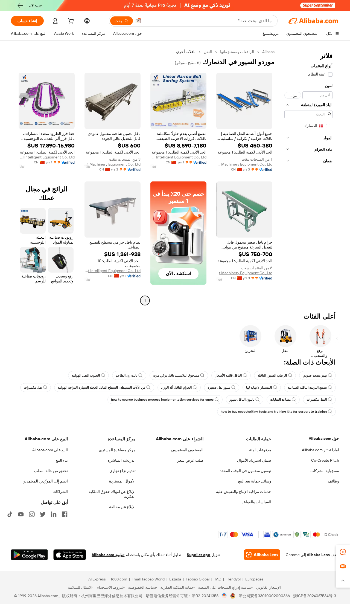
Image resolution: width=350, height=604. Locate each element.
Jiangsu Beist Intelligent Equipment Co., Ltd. (112, 270)
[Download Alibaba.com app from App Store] (69, 554)
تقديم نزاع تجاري (122, 471)
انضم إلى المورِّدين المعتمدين (45, 481)
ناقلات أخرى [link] (186, 52)
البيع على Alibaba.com (50, 450)
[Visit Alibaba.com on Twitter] (42, 514)
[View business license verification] (224, 596)
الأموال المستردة (122, 481)
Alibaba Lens (318, 555)
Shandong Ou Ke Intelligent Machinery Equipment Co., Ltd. (112, 164)
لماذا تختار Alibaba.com (320, 450)
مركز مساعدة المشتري (117, 450)
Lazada (175, 579)
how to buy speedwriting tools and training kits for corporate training (274, 412)
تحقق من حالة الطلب (51, 471)
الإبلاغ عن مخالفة (122, 507)
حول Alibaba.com (324, 438)
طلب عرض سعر (190, 460)
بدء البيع (62, 460)
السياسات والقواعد (256, 502)
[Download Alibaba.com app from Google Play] (29, 554)
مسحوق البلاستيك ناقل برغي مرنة (176, 375)
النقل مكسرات (317, 399)
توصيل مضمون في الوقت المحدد (245, 471)
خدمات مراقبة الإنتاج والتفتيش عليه (243, 491)
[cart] (70, 21)
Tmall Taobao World (148, 579)
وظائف (333, 481)
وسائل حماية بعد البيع (254, 481)
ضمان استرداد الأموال (254, 460)
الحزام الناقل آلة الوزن (176, 387)
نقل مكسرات (33, 387)
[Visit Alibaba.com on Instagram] (31, 514)
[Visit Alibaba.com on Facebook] (64, 514)
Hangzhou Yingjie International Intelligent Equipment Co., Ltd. (178, 157)
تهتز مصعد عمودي (315, 375)
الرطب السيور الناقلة (272, 375)
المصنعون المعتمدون (187, 450)
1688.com (118, 579)
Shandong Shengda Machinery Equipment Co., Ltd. (244, 164)
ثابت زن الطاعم (126, 375)
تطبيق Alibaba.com (108, 555)
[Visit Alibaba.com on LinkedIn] (53, 514)
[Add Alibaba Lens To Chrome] (262, 554)
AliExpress (97, 579)
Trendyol (233, 579)
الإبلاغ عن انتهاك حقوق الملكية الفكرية (112, 494)
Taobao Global (197, 579)
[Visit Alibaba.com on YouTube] (21, 514)
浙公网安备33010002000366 (264, 596)
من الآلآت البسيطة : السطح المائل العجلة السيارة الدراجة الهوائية (101, 387)
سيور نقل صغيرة (219, 387)
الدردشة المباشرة (122, 460)
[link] (343, 552)
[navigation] (308, 177)
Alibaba (268, 52)
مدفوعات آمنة (260, 450)
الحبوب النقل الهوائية (86, 375)
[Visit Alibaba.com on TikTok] (10, 514)
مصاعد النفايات (280, 399)
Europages (254, 579)
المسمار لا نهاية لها (259, 387)
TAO (217, 579)
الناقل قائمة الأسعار (228, 375)
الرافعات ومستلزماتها (237, 52)
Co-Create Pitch (325, 460)
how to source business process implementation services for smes (162, 399)
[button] (138, 21)
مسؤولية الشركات (324, 471)
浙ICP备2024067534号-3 (314, 596)
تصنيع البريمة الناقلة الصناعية (307, 387)
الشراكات (60, 491)
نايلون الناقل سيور (241, 399)
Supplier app (198, 555)
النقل (208, 52)
